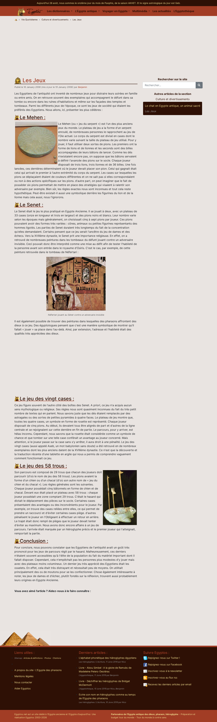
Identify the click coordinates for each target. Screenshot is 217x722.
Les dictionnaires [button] (58, 11)
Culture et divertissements (55, 19)
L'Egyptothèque (184, 11)
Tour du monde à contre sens (151, 717)
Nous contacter (23, 682)
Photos (47, 658)
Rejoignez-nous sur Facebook (164, 664)
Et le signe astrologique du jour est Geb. (158, 3)
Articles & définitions (33, 658)
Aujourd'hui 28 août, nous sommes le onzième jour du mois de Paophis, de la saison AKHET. (87, 3)
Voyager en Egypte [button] (115, 11)
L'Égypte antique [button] (86, 11)
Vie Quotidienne (29, 19)
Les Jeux (77, 19)
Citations (57, 658)
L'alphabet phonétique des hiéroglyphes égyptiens (107, 657)
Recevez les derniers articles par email (169, 684)
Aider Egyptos (22, 688)
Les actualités (162, 11)
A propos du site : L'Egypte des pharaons (38, 670)
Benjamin (82, 87)
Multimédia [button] (140, 11)
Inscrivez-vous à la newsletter (164, 670)
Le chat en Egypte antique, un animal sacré (172, 105)
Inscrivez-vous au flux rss (162, 677)
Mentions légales (24, 676)
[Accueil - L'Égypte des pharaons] (30, 11)
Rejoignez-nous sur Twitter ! (163, 657)
